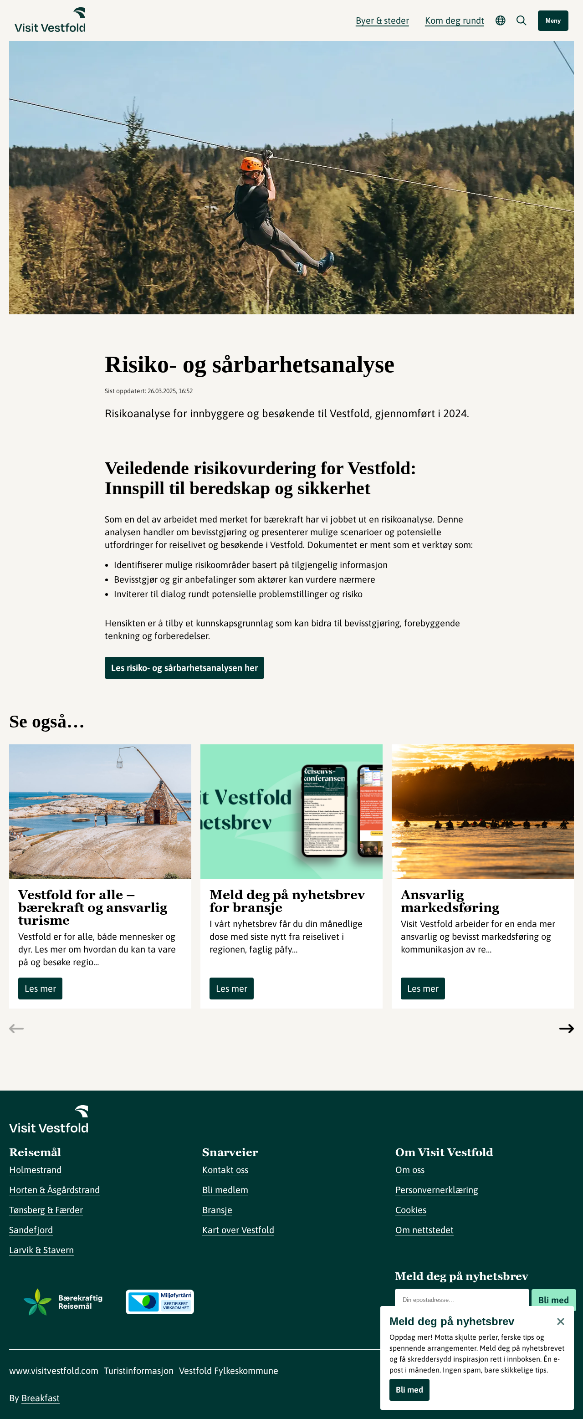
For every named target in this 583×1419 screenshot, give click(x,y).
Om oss (409, 1169)
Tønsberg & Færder (46, 1209)
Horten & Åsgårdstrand (54, 1189)
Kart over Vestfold (238, 1229)
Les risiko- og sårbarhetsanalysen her (184, 667)
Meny (553, 20)
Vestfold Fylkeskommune (228, 1370)
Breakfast (40, 1398)
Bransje (217, 1209)
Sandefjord (31, 1229)
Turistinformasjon (139, 1370)
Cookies (410, 1209)
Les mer (40, 988)
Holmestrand (35, 1169)
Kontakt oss (225, 1169)
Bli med (553, 1300)
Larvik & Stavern (41, 1250)
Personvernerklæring (436, 1189)
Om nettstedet (424, 1229)
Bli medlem (225, 1189)
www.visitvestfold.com (53, 1370)
